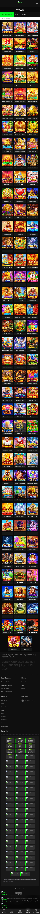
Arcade (3, 723)
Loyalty (23, 685)
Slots (2, 703)
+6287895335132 (30, 700)
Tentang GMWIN (5, 682)
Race (2, 710)
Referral (23, 688)
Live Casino (4, 707)
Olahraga (3, 716)
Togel (2, 713)
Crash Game (4, 719)
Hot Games (4, 700)
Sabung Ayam (4, 726)
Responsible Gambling (6, 685)
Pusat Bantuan (5, 688)
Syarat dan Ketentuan (6, 691)
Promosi (23, 682)
